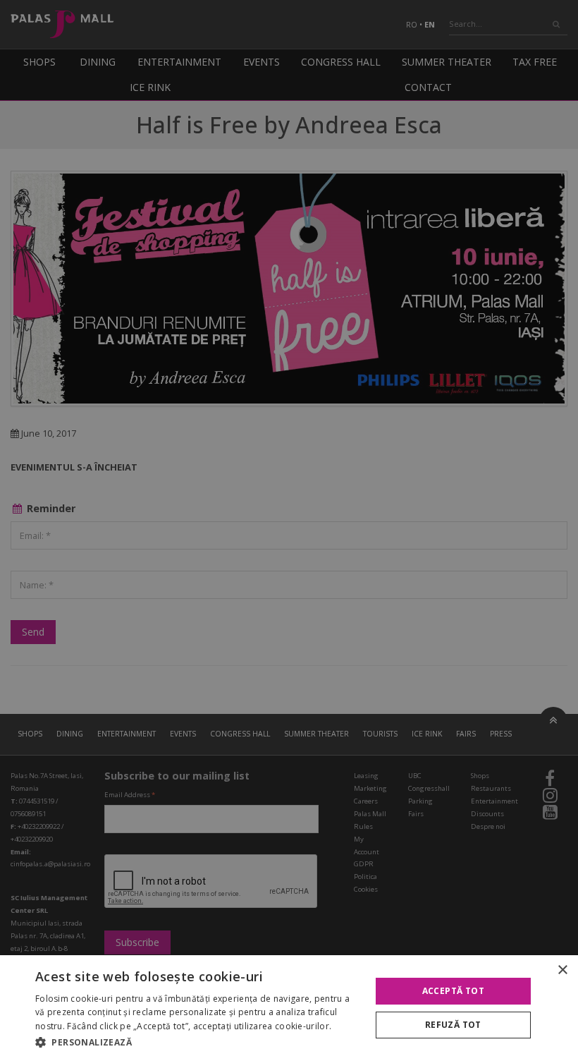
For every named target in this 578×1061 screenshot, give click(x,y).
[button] (198, 1041)
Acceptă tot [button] (453, 991)
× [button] (562, 970)
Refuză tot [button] (453, 1025)
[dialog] (289, 1008)
